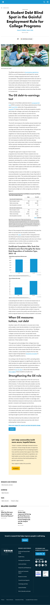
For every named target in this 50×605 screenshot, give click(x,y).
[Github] (46, 565)
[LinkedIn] (36, 562)
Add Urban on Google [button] (27, 38)
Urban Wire (25, 9)
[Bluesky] (39, 562)
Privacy (2, 599)
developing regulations (32, 72)
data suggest (12, 371)
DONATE (12, 429)
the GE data (18, 369)
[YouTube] (39, 565)
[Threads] (43, 562)
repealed (11, 109)
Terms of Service (9, 599)
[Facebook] (36, 565)
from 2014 (14, 107)
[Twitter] (43, 565)
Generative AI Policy (19, 599)
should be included (31, 353)
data (19, 234)
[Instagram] (46, 562)
